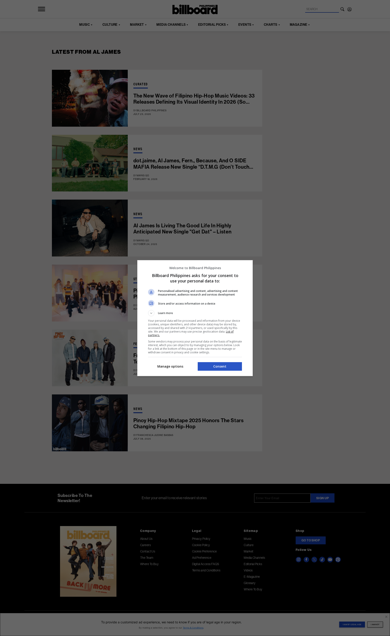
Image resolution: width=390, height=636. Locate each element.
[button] (195, 313)
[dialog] (195, 318)
